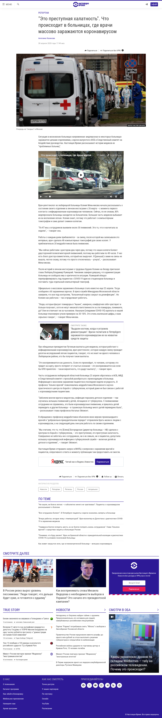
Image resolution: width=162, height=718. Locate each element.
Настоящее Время (51, 158)
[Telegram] (146, 4)
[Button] (91, 50)
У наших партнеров (50, 689)
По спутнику (47, 694)
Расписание (47, 708)
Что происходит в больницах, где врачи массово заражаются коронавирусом (82, 155)
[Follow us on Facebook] (83, 685)
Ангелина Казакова (46, 38)
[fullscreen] (121, 196)
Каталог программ (11, 689)
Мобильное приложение (13, 699)
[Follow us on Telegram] (107, 685)
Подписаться (103, 461)
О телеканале (9, 684)
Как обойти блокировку (13, 694)
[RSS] (113, 685)
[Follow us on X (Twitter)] (89, 685)
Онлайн (45, 699)
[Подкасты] (119, 685)
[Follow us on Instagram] (101, 685)
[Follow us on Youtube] (95, 685)
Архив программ (10, 708)
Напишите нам (9, 703)
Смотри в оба (120, 610)
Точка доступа (48, 684)
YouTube (45, 703)
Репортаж (43, 12)
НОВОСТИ (63, 610)
